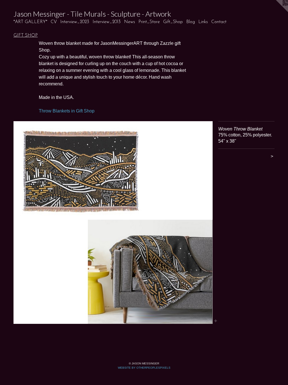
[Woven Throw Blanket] (113, 222)
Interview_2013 (107, 22)
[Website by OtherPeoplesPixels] (277, 11)
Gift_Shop (173, 22)
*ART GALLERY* (30, 22)
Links (203, 22)
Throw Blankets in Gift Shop (66, 111)
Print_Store (149, 22)
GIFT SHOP (26, 35)
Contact (218, 22)
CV (54, 22)
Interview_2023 (74, 22)
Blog (190, 22)
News (129, 22)
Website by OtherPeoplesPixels (144, 367)
